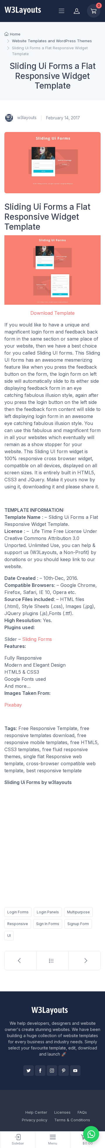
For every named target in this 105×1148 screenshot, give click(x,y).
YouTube (75, 1070)
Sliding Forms (37, 639)
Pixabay (13, 705)
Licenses (62, 1112)
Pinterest (63, 1070)
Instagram (52, 1070)
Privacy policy (34, 1119)
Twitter (28, 1070)
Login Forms (18, 912)
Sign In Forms (47, 924)
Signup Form (78, 924)
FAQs (82, 1112)
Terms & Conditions (72, 1119)
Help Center (36, 1112)
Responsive (17, 924)
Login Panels (48, 912)
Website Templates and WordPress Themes (52, 40)
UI (9, 935)
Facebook (40, 1070)
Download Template (52, 313)
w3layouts (26, 117)
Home (15, 34)
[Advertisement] (52, 845)
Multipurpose (78, 912)
